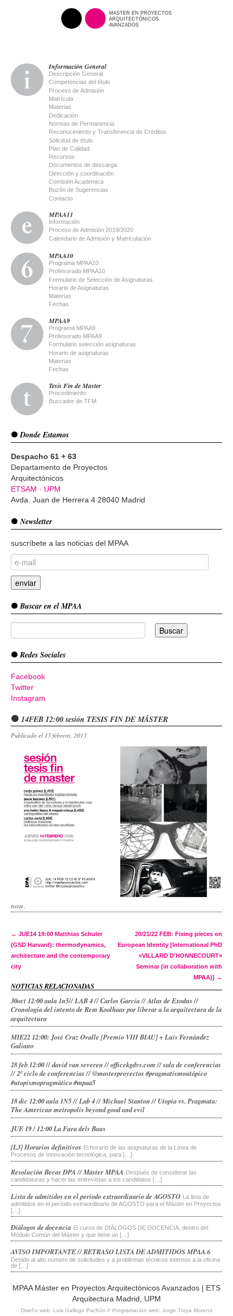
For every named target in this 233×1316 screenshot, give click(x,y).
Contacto (61, 198)
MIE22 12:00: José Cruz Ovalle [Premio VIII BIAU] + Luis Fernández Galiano (110, 1041)
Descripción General (76, 73)
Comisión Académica (76, 181)
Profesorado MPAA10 (77, 271)
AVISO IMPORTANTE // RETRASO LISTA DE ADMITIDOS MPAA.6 (110, 1251)
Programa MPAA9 (72, 328)
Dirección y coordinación (81, 173)
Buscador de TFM (72, 401)
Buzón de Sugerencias (78, 189)
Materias (60, 107)
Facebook (28, 676)
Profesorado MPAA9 (75, 336)
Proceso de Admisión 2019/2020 (91, 230)
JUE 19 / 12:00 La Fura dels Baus (58, 1128)
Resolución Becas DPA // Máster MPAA (67, 1172)
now (17, 906)
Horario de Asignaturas (79, 288)
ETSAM (24, 489)
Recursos (62, 156)
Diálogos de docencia (41, 1227)
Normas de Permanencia (81, 123)
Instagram (28, 698)
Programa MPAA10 (74, 263)
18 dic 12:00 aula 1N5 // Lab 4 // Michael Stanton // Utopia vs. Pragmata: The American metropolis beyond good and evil (114, 1105)
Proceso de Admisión (76, 90)
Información (64, 221)
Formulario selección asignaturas (92, 344)
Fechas (59, 304)
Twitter (22, 687)
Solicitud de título (71, 140)
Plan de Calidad (69, 148)
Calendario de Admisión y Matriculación (100, 238)
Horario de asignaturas (79, 353)
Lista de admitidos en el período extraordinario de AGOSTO (95, 1196)
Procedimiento (67, 393)
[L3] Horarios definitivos (46, 1147)
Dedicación (63, 115)
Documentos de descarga (83, 165)
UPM (52, 489)
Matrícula (61, 98)
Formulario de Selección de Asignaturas (101, 279)
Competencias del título (79, 82)
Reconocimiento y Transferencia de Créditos (107, 131)
